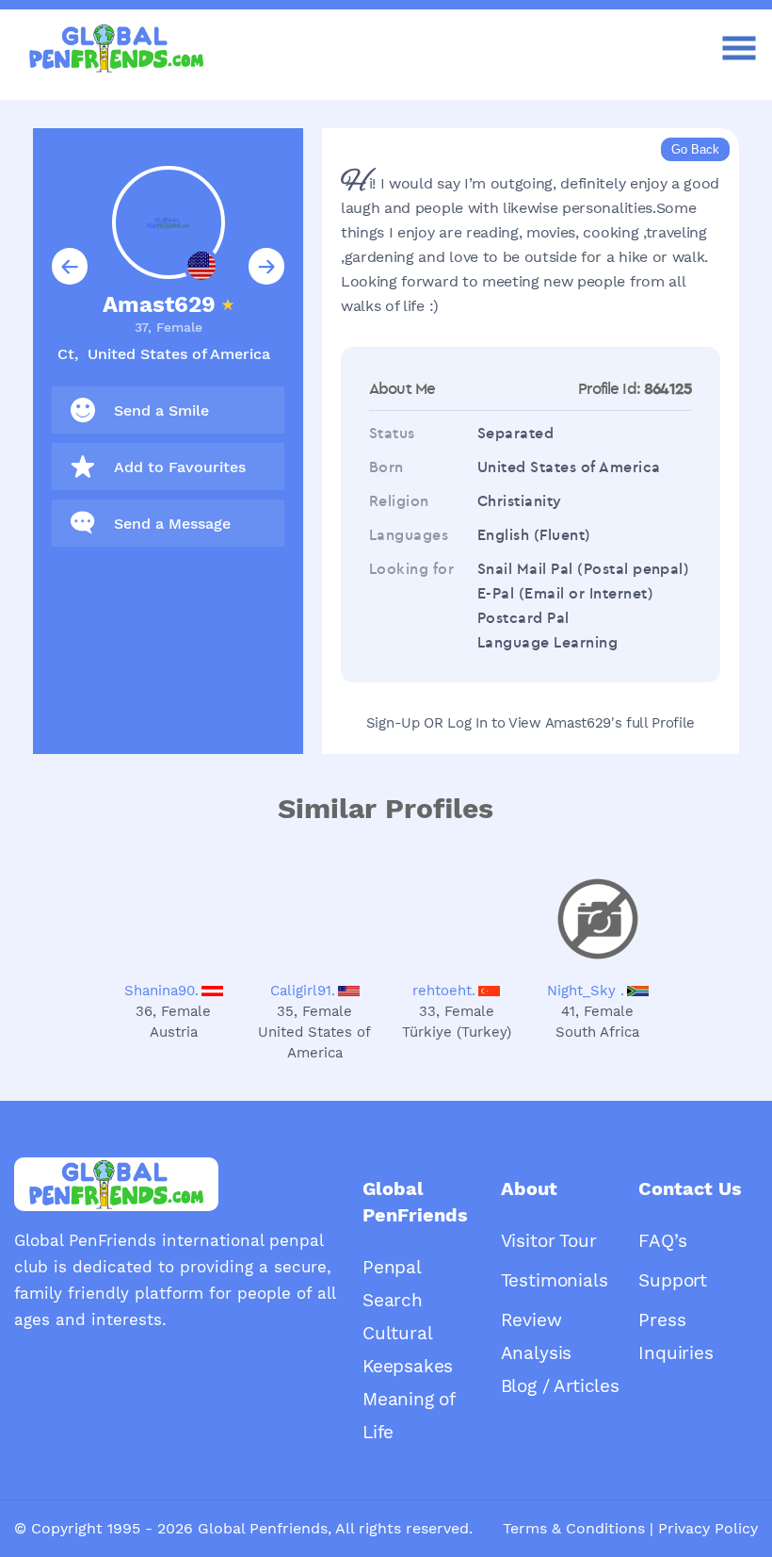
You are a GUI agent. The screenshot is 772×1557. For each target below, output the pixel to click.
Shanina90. (161, 990)
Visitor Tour (549, 1241)
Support (672, 1280)
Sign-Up (393, 722)
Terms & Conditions (574, 1528)
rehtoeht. (443, 990)
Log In (467, 722)
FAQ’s (662, 1241)
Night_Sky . (585, 990)
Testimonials (554, 1280)
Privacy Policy (708, 1528)
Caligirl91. (302, 990)
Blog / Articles (560, 1386)
